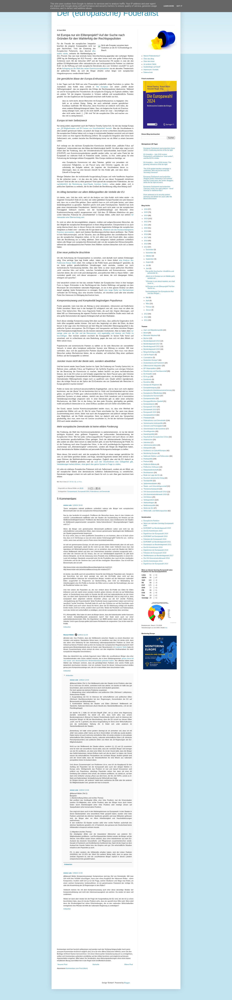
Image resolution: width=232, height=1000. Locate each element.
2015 (146, 244)
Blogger (127, 983)
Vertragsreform (149, 500)
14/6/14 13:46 (84, 790)
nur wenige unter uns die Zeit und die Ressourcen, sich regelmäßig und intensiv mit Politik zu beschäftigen (95, 333)
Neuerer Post (62, 964)
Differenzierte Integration (153, 366)
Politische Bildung (150, 464)
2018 (146, 234)
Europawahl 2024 (150, 412)
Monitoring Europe (150, 453)
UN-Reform (148, 497)
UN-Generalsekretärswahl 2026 (155, 494)
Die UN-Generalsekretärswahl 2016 (157, 558)
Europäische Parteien (151, 521)
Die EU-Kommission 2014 (153, 561)
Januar (148, 310)
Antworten (67, 627)
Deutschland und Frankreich (154, 363)
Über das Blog (149, 59)
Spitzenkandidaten (150, 483)
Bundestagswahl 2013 (152, 341)
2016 (146, 241)
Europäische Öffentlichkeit (153, 393)
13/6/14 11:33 (83, 635)
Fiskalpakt (147, 418)
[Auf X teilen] (94, 488)
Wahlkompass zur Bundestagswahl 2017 (158, 555)
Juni (147, 268)
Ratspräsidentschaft (151, 470)
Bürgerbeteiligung (150, 352)
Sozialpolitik (148, 481)
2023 (146, 219)
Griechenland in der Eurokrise (154, 429)
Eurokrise (147, 382)
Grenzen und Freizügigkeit (153, 426)
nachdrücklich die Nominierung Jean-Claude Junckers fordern (82, 184)
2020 (146, 228)
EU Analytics (148, 374)
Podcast (146, 461)
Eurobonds (148, 379)
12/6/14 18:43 (78, 505)
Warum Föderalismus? (152, 56)
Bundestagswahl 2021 (152, 346)
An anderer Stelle (120, 647)
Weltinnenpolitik (149, 505)
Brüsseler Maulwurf (151, 335)
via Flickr (79, 481)
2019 (146, 231)
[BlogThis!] (91, 488)
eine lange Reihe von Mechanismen (118, 290)
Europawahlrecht (150, 415)
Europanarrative (149, 398)
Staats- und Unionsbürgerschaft (155, 486)
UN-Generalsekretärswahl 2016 (155, 492)
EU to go (147, 377)
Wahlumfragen (149, 503)
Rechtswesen (148, 472)
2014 (146, 247)
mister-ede (67, 505)
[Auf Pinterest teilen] (99, 488)
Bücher (146, 338)
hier (166, 627)
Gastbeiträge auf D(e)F (152, 67)
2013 (146, 314)
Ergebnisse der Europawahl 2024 (156, 534)
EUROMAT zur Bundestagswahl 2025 (157, 528)
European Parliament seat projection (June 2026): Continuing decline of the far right (159, 149)
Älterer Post (128, 964)
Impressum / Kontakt (151, 70)
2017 (146, 237)
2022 (146, 222)
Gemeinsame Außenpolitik (153, 423)
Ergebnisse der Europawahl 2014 (156, 564)
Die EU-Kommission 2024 (153, 531)
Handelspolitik (149, 434)
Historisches (148, 440)
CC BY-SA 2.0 (71, 481)
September (150, 259)
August (148, 262)
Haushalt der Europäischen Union (156, 437)
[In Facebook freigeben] (96, 488)
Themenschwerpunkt (151, 489)
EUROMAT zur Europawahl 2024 (156, 536)
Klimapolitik (148, 448)
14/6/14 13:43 (84, 680)
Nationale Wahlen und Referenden (156, 456)
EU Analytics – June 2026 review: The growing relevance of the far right (157, 163)
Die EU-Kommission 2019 (153, 547)
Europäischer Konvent (152, 396)
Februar (149, 307)
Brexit (146, 333)
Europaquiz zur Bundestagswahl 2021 (157, 544)
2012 (146, 317)
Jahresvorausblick (150, 445)
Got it (179, 6)
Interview (147, 442)
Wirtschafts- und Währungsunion (155, 511)
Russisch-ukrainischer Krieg (154, 478)
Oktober (149, 256)
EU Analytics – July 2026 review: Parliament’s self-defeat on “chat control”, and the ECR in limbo (158, 156)
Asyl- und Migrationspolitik (153, 330)
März (148, 304)
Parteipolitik (148, 459)
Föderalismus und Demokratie (100, 491)
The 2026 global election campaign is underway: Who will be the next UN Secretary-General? (157, 170)
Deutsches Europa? (151, 360)
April (148, 300)
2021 (146, 225)
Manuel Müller (68, 635)
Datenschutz (148, 72)
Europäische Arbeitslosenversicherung (158, 390)
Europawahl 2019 (150, 409)
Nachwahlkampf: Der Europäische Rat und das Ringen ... (159, 292)
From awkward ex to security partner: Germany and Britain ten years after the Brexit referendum (158, 197)
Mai (147, 297)
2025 (146, 212)
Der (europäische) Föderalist (107, 12)
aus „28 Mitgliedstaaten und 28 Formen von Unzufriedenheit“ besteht (84, 128)
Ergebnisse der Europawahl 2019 (156, 550)
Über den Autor (149, 61)
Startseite (95, 964)
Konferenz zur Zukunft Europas (155, 451)
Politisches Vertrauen (151, 467)
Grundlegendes (149, 431)
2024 (146, 215)
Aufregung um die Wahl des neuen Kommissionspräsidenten (85, 68)
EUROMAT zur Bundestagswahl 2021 (157, 542)
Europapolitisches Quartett (153, 401)
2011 (146, 320)
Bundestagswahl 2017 (152, 344)
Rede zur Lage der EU (152, 475)
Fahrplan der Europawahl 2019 (155, 553)
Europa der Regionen (151, 385)
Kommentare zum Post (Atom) (77, 968)
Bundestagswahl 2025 (152, 349)
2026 (146, 209)
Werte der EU (148, 508)
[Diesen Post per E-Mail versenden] (89, 488)
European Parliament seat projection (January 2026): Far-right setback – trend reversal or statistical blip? (158, 188)
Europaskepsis (72, 491)
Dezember (150, 250)
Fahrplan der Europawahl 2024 (155, 539)
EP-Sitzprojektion (150, 368)
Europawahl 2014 (83, 491)
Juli (147, 265)
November (150, 253)
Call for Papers (149, 355)
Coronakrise (148, 357)
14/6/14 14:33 (78, 873)
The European (102, 87)
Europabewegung (150, 388)
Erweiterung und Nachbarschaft (155, 371)
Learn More (169, 6)
